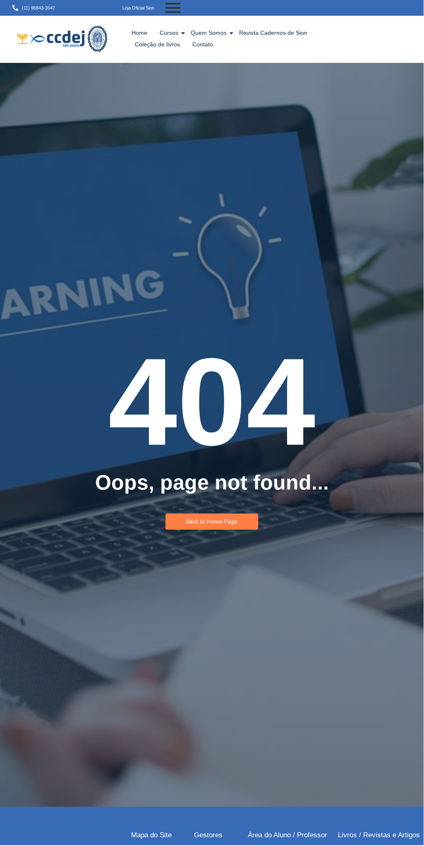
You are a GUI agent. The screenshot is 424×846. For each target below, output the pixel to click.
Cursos (169, 32)
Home (139, 32)
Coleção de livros (157, 44)
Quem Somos (209, 32)
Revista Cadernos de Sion (273, 32)
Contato (202, 44)
